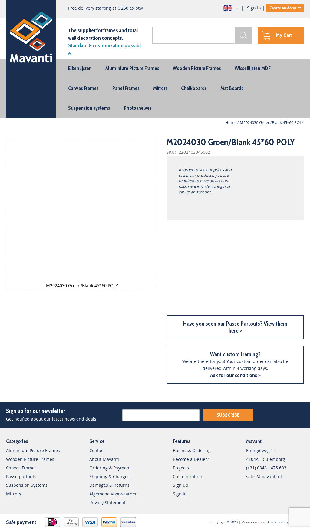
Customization (187, 476)
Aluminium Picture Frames (33, 450)
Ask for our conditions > (235, 375)
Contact (97, 450)
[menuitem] (80, 68)
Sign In (254, 8)
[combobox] (202, 35)
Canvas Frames (21, 468)
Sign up (180, 485)
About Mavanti (104, 459)
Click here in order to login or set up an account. (204, 188)
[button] (231, 8)
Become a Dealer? (191, 459)
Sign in (180, 494)
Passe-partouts (21, 476)
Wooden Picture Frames (30, 459)
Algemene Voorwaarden (113, 494)
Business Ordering (192, 450)
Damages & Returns (109, 485)
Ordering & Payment (110, 468)
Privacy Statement (107, 502)
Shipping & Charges (109, 476)
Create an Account (285, 8)
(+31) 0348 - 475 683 (266, 468)
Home (230, 122)
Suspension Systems (27, 485)
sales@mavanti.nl (264, 476)
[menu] (155, 88)
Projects (181, 468)
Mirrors (13, 494)
